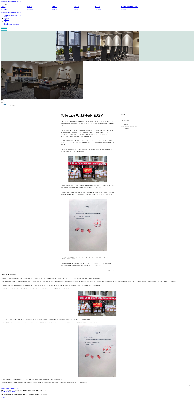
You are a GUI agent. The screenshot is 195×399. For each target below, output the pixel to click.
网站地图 (3, 397)
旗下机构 (6, 20)
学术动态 (126, 124)
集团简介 (6, 16)
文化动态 (126, 128)
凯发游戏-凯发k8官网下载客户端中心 (10, 1)
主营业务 (6, 21)
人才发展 (6, 23)
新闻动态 (126, 120)
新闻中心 (6, 18)
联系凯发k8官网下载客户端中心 (12, 24)
